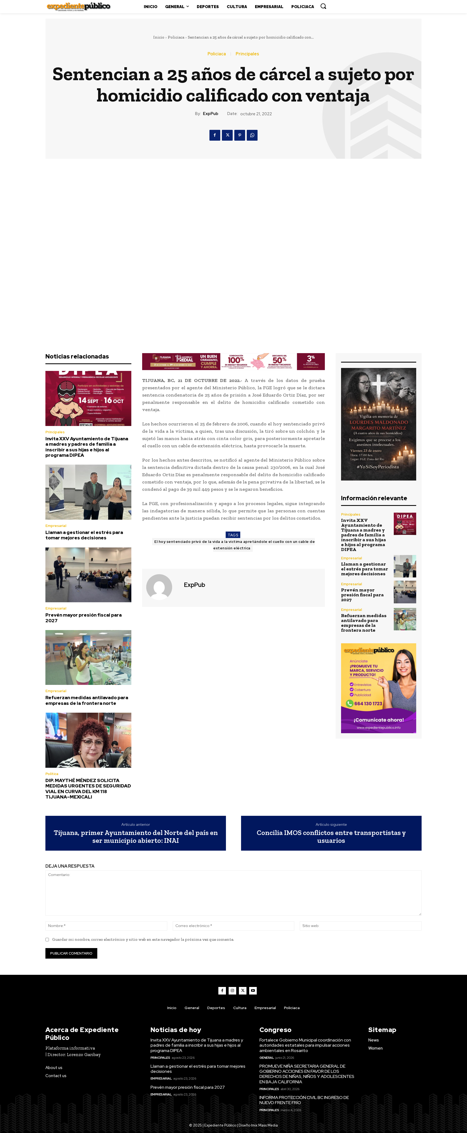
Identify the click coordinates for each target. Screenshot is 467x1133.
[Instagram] (232, 991)
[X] (227, 135)
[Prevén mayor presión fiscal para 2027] (88, 575)
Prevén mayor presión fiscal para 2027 (83, 617)
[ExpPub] (162, 587)
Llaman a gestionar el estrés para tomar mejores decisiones (84, 535)
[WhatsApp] (252, 135)
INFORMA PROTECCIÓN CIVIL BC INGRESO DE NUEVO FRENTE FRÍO (304, 1100)
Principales (247, 54)
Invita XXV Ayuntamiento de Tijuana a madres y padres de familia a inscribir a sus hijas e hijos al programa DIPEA (86, 447)
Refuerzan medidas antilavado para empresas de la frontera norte (86, 700)
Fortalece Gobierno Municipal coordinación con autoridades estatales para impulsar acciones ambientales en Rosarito (305, 1045)
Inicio (158, 37)
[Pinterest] (239, 135)
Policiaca (176, 37)
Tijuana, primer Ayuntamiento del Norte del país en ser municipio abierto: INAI (136, 836)
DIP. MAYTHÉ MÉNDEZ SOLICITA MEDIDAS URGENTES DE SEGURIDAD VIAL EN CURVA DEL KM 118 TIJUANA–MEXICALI (88, 788)
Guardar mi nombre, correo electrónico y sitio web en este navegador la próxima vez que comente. (143, 939)
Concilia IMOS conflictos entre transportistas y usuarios (331, 836)
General (266, 1058)
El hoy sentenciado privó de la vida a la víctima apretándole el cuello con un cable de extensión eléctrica (234, 544)
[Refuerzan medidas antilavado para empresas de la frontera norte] (88, 657)
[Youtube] (253, 991)
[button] (323, 6)
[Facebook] (214, 135)
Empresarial (55, 525)
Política (51, 774)
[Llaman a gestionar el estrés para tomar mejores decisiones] (88, 492)
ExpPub (210, 113)
